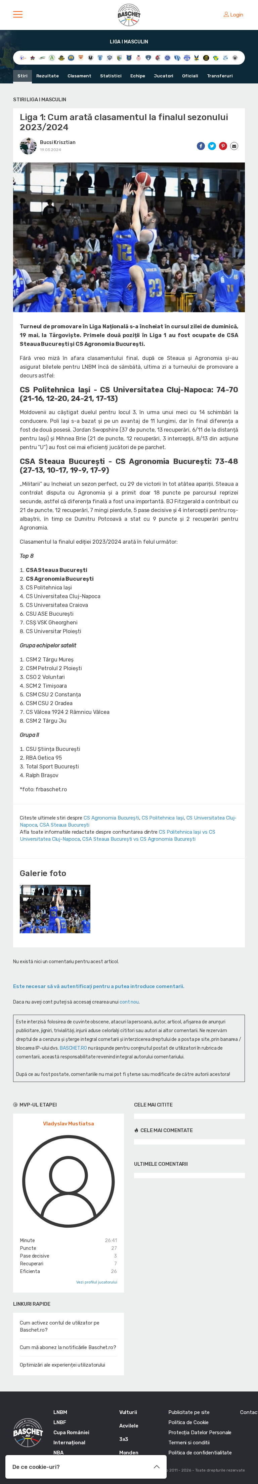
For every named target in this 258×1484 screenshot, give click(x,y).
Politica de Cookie (188, 1422)
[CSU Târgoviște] (216, 58)
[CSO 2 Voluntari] (148, 58)
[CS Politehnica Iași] (71, 58)
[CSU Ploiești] (187, 58)
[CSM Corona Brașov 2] (129, 58)
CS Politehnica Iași (163, 818)
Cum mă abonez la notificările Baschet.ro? (68, 1347)
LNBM (60, 1412)
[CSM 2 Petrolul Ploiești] (119, 58)
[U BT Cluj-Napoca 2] (235, 58)
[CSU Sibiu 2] (197, 58)
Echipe (137, 75)
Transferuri (220, 75)
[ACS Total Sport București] (42, 58)
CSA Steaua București (64, 825)
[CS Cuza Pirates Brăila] (61, 58)
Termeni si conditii (189, 1443)
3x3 (124, 1439)
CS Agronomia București (111, 818)
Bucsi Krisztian (58, 142)
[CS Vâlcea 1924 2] (109, 58)
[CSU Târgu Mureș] (225, 58)
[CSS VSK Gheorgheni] (158, 58)
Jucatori (163, 75)
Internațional (69, 1443)
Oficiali (190, 75)
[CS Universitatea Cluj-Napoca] (90, 58)
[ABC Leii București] (23, 58)
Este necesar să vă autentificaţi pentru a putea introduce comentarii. (98, 986)
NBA (58, 1453)
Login (236, 15)
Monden (128, 1453)
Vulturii (128, 1412)
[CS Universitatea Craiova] (100, 58)
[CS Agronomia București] (52, 58)
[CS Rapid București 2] (81, 58)
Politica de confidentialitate (200, 1453)
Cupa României (71, 1432)
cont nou (129, 1002)
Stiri (22, 75)
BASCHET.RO (73, 1048)
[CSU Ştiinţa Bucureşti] (206, 58)
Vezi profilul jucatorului (96, 1282)
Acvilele (128, 1426)
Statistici (111, 75)
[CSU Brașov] (177, 58)
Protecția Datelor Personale (199, 1432)
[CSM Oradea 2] (138, 58)
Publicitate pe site (189, 1412)
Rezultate (47, 75)
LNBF (59, 1422)
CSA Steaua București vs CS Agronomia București (138, 839)
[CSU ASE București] (167, 58)
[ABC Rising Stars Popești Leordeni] (33, 58)
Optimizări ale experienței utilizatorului (62, 1365)
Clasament (79, 75)
